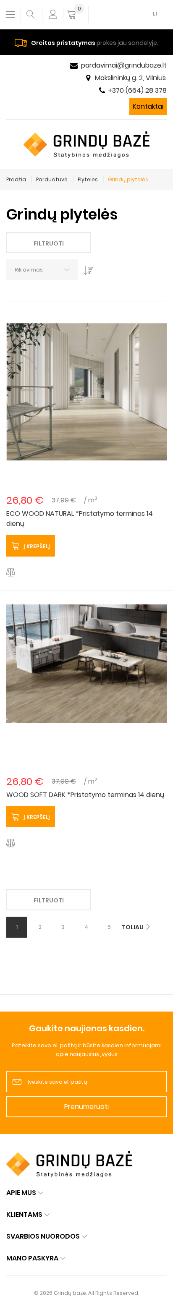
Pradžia (16, 179)
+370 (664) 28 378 (137, 90)
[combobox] (42, 269)
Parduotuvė (52, 179)
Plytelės (88, 179)
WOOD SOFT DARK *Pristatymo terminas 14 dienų (85, 795)
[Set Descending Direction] (86, 268)
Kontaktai (148, 106)
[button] (11, 573)
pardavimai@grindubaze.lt (124, 65)
